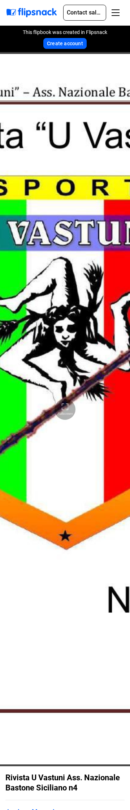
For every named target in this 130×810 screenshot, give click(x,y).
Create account (65, 43)
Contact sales (85, 12)
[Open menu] (116, 13)
